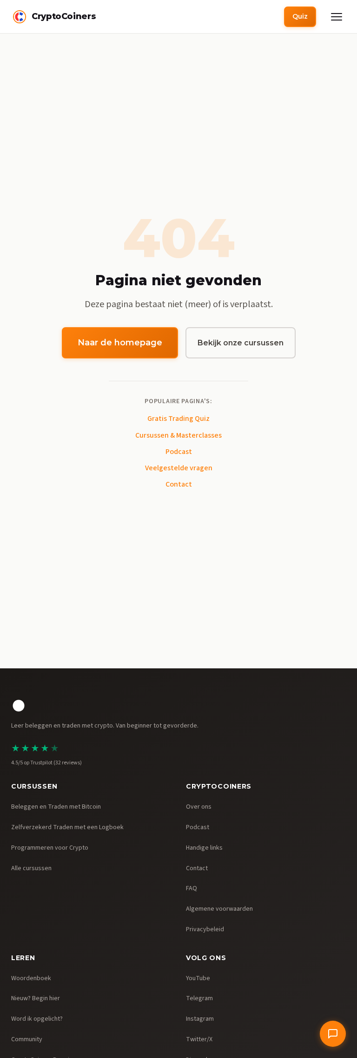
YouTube (198, 978)
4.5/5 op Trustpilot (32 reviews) (46, 763)
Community (26, 1039)
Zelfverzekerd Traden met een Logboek (67, 827)
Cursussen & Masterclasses (178, 435)
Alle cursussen (31, 868)
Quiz (300, 16)
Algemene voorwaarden (219, 909)
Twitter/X (199, 1039)
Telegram (199, 998)
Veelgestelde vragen (178, 468)
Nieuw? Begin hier (35, 998)
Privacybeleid (205, 929)
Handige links (204, 847)
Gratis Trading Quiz (178, 418)
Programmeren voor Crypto (49, 847)
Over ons (199, 806)
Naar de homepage (120, 342)
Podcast (178, 452)
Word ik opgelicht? (37, 1019)
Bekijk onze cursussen (241, 342)
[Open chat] (333, 1034)
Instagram (200, 1019)
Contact (178, 484)
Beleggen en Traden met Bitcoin (56, 806)
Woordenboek (31, 978)
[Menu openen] (336, 16)
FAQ (191, 888)
